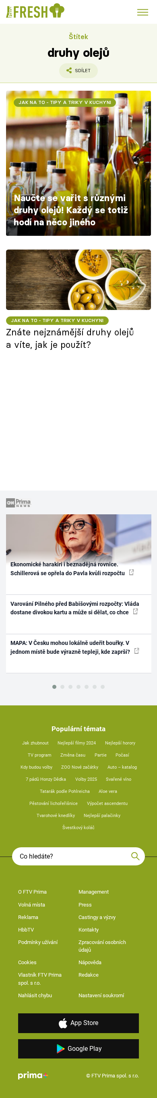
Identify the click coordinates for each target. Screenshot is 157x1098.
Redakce (88, 975)
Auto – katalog (122, 767)
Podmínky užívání (38, 942)
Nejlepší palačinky (102, 815)
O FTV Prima (32, 892)
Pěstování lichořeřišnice (53, 803)
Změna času (72, 755)
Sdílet (75, 73)
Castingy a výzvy (97, 917)
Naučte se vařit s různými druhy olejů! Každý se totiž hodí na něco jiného (71, 210)
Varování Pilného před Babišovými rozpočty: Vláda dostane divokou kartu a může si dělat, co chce (74, 608)
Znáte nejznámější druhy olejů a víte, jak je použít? (70, 338)
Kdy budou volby (36, 767)
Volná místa (31, 905)
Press (85, 905)
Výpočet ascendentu (107, 803)
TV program (40, 755)
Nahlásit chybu (35, 995)
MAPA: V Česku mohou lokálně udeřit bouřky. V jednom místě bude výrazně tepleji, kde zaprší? (70, 647)
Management (93, 892)
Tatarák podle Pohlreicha (65, 791)
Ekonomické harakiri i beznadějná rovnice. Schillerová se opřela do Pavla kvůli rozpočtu (68, 568)
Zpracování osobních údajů (102, 946)
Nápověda (89, 962)
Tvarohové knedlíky (56, 815)
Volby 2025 (86, 779)
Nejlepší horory (120, 743)
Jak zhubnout (35, 743)
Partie (101, 755)
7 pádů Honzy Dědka (46, 779)
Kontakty (88, 930)
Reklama (28, 917)
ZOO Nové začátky (79, 767)
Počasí (122, 755)
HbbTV (26, 930)
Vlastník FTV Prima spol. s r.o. (40, 979)
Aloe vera (108, 791)
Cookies (27, 962)
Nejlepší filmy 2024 (77, 743)
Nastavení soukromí (101, 995)
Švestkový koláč (78, 827)
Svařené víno (118, 779)
